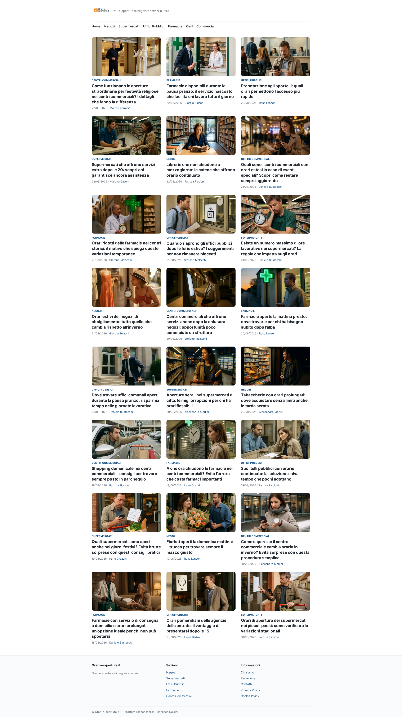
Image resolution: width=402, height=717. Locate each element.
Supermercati (129, 26)
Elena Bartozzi (193, 637)
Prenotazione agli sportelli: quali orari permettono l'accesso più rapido (272, 91)
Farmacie (175, 26)
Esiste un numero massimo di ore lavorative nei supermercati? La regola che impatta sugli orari (273, 248)
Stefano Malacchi (120, 260)
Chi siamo (247, 672)
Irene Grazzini (193, 485)
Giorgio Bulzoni (194, 102)
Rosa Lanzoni (267, 102)
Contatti (246, 684)
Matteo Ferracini (120, 108)
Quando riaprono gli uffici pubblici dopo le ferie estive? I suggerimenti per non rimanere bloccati (200, 248)
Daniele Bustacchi (270, 186)
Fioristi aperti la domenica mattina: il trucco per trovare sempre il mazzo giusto (199, 547)
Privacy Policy (250, 690)
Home (96, 26)
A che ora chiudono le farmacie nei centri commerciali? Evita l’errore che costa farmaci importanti (199, 474)
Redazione (248, 678)
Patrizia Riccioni (194, 181)
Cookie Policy (250, 696)
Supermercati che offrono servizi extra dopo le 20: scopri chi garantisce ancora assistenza (123, 170)
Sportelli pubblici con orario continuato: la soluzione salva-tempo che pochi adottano (270, 474)
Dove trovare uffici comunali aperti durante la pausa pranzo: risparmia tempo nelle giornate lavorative (125, 400)
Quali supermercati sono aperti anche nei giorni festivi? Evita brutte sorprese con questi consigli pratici (126, 547)
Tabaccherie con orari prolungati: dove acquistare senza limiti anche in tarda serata (274, 400)
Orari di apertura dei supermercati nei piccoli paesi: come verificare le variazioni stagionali (274, 625)
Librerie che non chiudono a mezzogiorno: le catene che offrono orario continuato (200, 170)
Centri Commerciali (200, 26)
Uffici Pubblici (153, 26)
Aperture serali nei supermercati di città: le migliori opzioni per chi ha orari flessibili (199, 400)
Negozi (109, 26)
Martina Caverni (120, 181)
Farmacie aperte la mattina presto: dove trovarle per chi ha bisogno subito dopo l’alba (274, 322)
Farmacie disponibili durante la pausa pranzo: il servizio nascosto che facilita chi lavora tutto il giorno (200, 91)
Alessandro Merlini (196, 412)
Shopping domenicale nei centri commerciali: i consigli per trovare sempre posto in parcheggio (124, 474)
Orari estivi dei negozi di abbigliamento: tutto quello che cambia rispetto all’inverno (122, 322)
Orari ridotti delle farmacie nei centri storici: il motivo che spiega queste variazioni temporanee (126, 248)
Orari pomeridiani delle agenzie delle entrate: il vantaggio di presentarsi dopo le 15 (196, 625)
